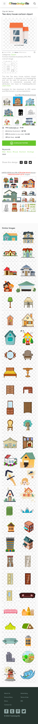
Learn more (6, 86)
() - (14, 128)
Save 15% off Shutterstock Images (25, 95)
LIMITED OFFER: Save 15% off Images (18, 172)
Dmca (6, 701)
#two (4, 152)
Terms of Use (24, 697)
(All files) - (12, 137)
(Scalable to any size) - (17, 134)
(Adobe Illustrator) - (15, 131)
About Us (7, 693)
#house (15, 152)
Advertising (24, 693)
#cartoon (22, 152)
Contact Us (7, 705)
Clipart (13, 54)
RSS (22, 701)
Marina (16, 52)
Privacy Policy (8, 697)
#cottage (30, 152)
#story (9, 152)
